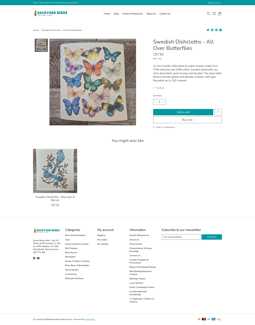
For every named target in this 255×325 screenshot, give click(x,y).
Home (107, 13)
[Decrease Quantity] (156, 102)
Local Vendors (136, 282)
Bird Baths (70, 256)
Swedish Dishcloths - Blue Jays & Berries (55, 198)
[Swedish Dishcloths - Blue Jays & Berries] (55, 171)
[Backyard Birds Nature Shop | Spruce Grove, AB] (51, 13)
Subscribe (211, 236)
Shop (116, 13)
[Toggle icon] (208, 13)
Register (101, 235)
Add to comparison (165, 127)
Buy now (187, 120)
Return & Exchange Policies (143, 266)
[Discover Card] (218, 319)
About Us (151, 13)
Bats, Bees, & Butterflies (77, 265)
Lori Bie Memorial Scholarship (138, 293)
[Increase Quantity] (163, 102)
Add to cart (183, 112)
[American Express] (213, 319)
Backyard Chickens (74, 278)
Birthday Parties (137, 278)
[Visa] (209, 319)
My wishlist (102, 243)
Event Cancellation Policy (142, 287)
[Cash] (199, 319)
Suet (67, 239)
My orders (102, 239)
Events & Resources (132, 13)
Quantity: (157, 95)
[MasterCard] (204, 319)
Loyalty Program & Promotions (139, 261)
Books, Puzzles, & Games (77, 261)
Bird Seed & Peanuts (75, 235)
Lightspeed (90, 319)
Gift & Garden (72, 269)
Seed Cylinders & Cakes (77, 243)
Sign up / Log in (214, 2)
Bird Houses (71, 252)
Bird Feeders (71, 248)
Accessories (71, 274)
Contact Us (164, 13)
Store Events (136, 243)
